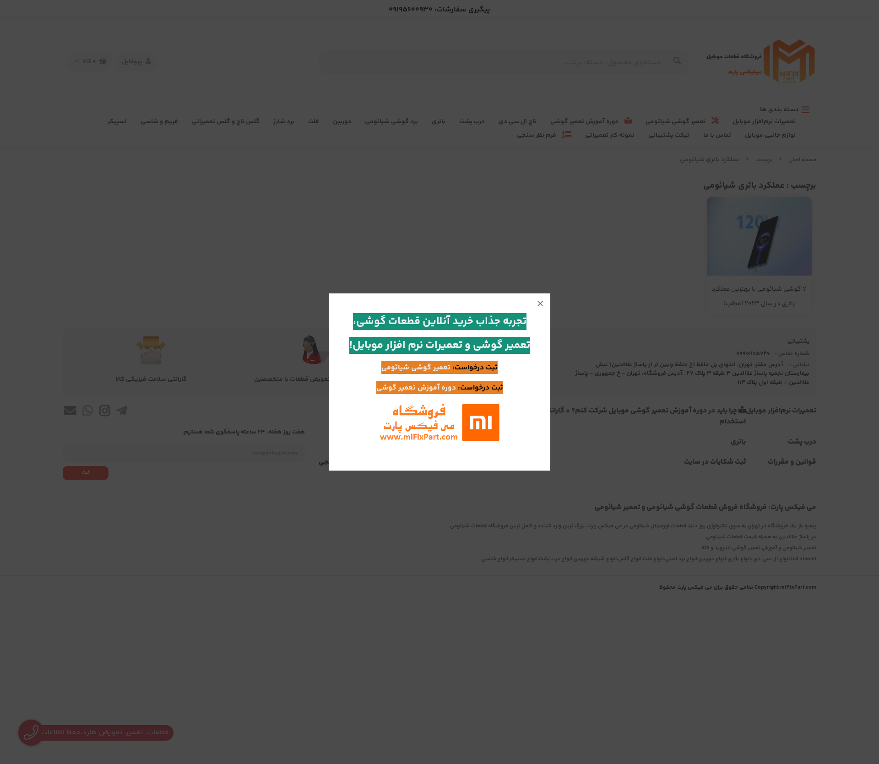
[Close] (540, 303)
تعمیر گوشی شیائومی (415, 368)
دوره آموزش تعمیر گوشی (416, 388)
